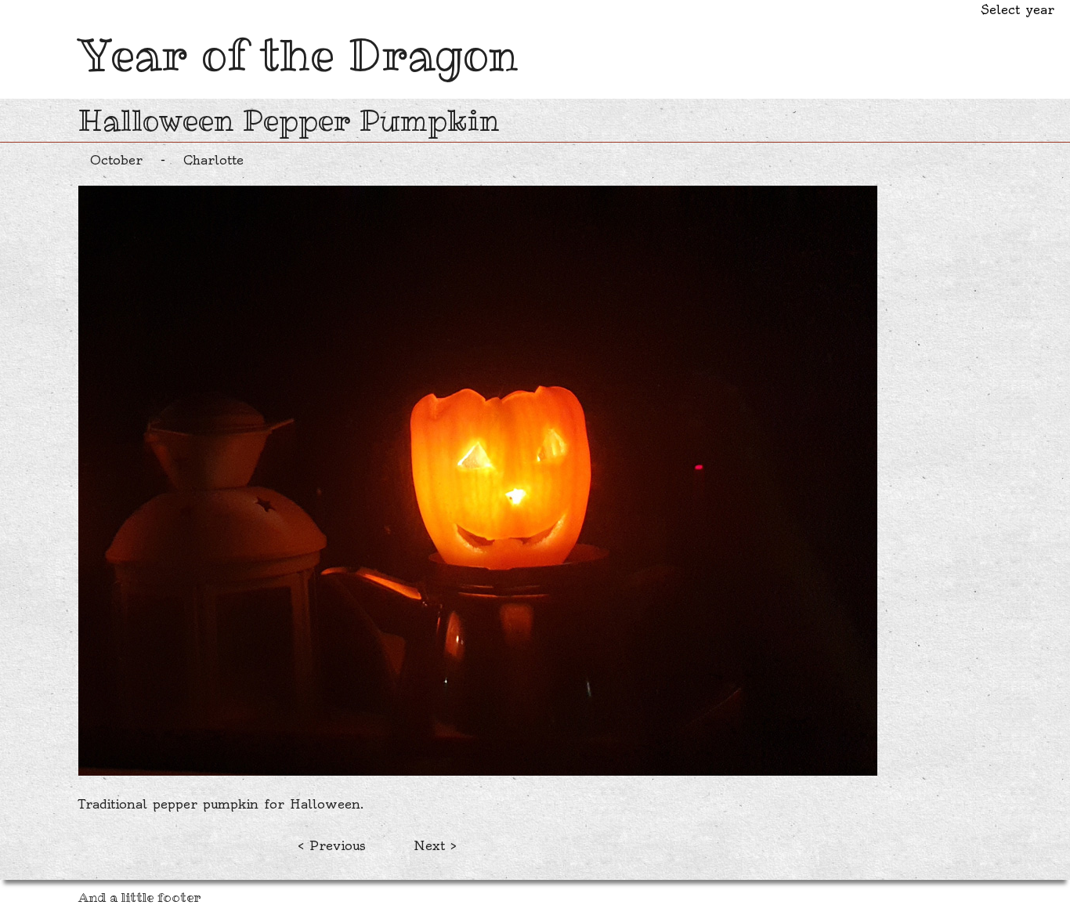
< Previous (332, 845)
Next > (435, 845)
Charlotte (213, 160)
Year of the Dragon (298, 55)
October (116, 160)
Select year (1017, 9)
